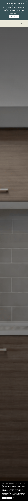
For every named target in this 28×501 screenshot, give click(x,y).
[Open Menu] (25, 23)
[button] (17, 498)
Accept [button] (4, 497)
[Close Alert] (27, 1)
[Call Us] (22, 24)
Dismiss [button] (9, 497)
